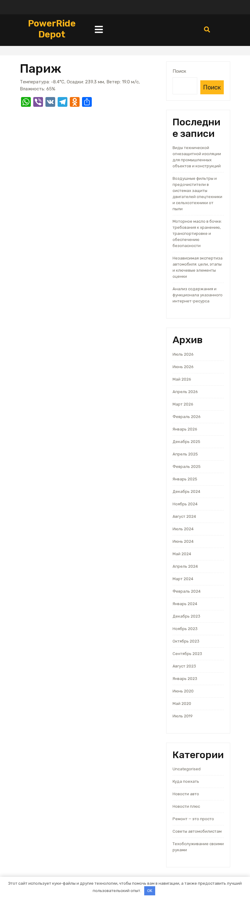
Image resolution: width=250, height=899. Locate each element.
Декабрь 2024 (186, 491)
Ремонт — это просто (193, 819)
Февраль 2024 (187, 591)
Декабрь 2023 (186, 616)
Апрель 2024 (185, 566)
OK (149, 890)
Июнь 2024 (183, 541)
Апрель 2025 (185, 454)
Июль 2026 (183, 354)
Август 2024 (184, 516)
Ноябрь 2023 (185, 628)
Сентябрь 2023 (187, 653)
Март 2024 (183, 579)
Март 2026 (183, 404)
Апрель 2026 (185, 391)
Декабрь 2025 (186, 441)
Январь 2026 (185, 429)
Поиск (179, 71)
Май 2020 (182, 703)
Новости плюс (186, 806)
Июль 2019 (183, 716)
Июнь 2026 (183, 366)
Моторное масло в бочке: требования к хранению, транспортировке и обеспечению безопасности (197, 233)
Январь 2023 (185, 678)
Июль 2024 (183, 529)
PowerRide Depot (52, 29)
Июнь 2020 (183, 691)
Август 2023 (184, 666)
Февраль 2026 (187, 416)
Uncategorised (187, 769)
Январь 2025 (185, 479)
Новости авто (186, 794)
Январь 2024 (185, 603)
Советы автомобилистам (197, 831)
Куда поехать (186, 781)
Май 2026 (182, 379)
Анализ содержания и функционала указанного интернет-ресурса (198, 295)
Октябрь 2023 (186, 641)
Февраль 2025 (187, 466)
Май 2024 (182, 554)
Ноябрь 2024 (185, 504)
